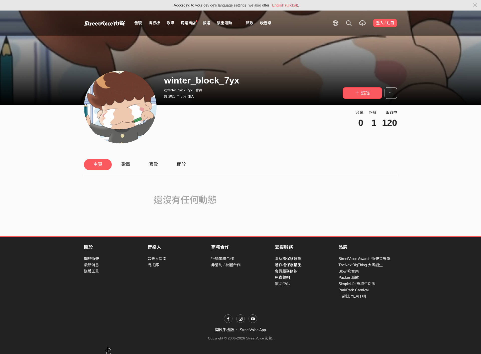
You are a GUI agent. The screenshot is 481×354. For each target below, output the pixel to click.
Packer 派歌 (348, 277)
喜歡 (153, 164)
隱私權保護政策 (288, 258)
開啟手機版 (224, 330)
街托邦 (153, 265)
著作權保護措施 (288, 265)
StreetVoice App (253, 330)
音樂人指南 (157, 258)
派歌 (249, 23)
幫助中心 (282, 284)
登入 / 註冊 (385, 23)
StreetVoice (104, 23)
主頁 (97, 164)
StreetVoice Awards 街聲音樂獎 (364, 258)
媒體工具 (91, 271)
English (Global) (285, 5)
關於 (181, 164)
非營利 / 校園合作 (226, 265)
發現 (138, 23)
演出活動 (224, 23)
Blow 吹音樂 (348, 271)
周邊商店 (188, 23)
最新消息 (91, 265)
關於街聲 (91, 258)
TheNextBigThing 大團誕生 (360, 265)
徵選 (206, 23)
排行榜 (154, 23)
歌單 (170, 23)
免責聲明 (282, 277)
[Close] (475, 5)
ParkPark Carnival (353, 290)
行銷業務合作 (222, 258)
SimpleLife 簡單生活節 (356, 284)
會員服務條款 (286, 271)
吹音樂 (265, 23)
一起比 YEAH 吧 (352, 296)
